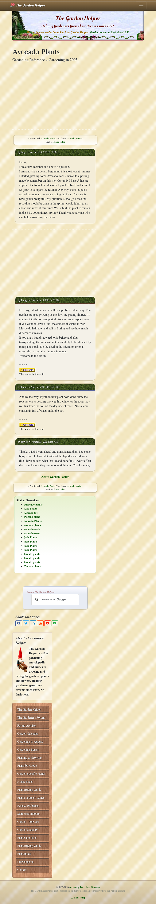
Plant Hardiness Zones (30, 797)
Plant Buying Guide (29, 789)
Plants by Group (27, 765)
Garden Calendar (27, 733)
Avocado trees (32, 533)
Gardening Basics (28, 749)
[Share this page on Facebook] (18, 623)
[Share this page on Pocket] (47, 623)
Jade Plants (30, 537)
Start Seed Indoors (28, 813)
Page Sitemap (93, 887)
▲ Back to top (78, 897)
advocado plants (33, 504)
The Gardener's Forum (31, 717)
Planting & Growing (29, 757)
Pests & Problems (27, 805)
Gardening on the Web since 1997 (109, 32)
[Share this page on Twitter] (26, 623)
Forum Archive (26, 725)
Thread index (59, 141)
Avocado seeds (32, 529)
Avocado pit (30, 513)
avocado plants (74, 138)
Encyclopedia (25, 862)
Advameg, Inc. (76, 887)
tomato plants (32, 554)
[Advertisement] (55, 98)
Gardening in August (30, 741)
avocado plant (32, 517)
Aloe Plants (30, 508)
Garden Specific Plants (31, 773)
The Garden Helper (30, 5)
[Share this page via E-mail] (55, 623)
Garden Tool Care (28, 821)
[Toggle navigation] (141, 5)
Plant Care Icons (27, 838)
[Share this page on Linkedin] (33, 623)
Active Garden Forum (55, 476)
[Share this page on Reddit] (40, 623)
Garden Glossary (27, 830)
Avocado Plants (48, 138)
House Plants (25, 781)
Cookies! (22, 870)
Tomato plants (32, 566)
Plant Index (24, 854)
